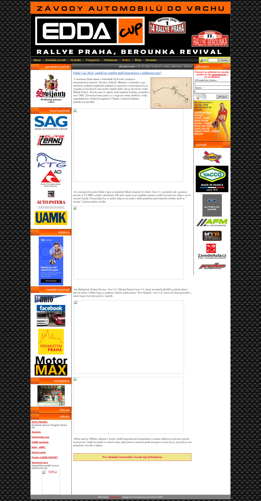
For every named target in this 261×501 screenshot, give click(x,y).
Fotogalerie (93, 59)
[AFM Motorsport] (212, 225)
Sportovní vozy (40, 462)
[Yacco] (212, 191)
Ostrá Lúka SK (202, 128)
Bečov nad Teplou (204, 125)
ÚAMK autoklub (40, 442)
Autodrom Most (202, 112)
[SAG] (51, 128)
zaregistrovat (219, 74)
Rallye (126, 59)
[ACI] (51, 185)
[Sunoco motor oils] (212, 162)
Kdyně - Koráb (202, 117)
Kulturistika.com (40, 437)
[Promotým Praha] (51, 353)
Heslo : (200, 87)
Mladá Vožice (201, 120)
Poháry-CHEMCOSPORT (45, 457)
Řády (138, 59)
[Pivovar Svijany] (51, 104)
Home (37, 59)
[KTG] (51, 167)
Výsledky (76, 59)
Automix (36, 432)
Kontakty (151, 59)
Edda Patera (115, 497)
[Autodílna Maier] (212, 215)
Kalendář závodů (56, 59)
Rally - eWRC (38, 447)
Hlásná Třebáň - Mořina (206, 131)
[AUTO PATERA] (51, 207)
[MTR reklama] (212, 240)
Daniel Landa (39, 452)
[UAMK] (51, 224)
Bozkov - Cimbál (203, 123)
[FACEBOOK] (51, 325)
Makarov (198, 115)
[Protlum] (212, 270)
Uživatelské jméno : (207, 80)
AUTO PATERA (40, 422)
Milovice (198, 133)
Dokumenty (111, 59)
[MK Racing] (212, 257)
